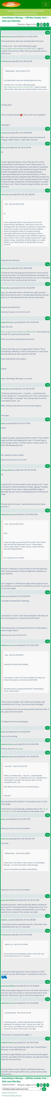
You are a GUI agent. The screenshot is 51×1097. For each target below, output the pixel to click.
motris (4, 268)
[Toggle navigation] (45, 4)
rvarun (4, 132)
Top (47, 32)
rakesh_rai (6, 919)
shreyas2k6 (6, 470)
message (19, 748)
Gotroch (5, 194)
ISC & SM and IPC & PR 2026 (25, 14)
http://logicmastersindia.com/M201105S (18, 48)
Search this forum (9, 1092)
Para (3, 147)
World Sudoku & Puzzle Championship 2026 (25, 11)
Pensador (5, 288)
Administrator (7, 322)
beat (3, 423)
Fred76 (4, 61)
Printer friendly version (12, 1095)
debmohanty (7, 36)
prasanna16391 (7, 900)
